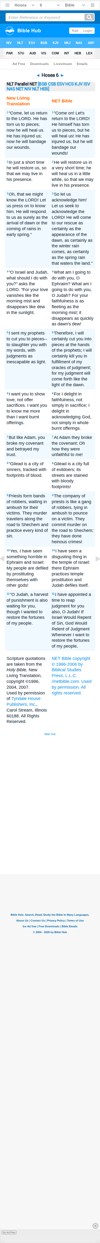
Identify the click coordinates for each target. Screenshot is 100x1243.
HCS (70, 84)
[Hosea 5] (6, 569)
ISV (86, 84)
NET (20, 88)
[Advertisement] (56, 838)
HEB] (44, 88)
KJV (79, 84)
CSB (52, 84)
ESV (61, 84)
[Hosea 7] (94, 569)
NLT (35, 88)
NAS (11, 88)
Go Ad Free (9, 1232)
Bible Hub (50, 734)
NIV (28, 88)
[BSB (42, 84)
